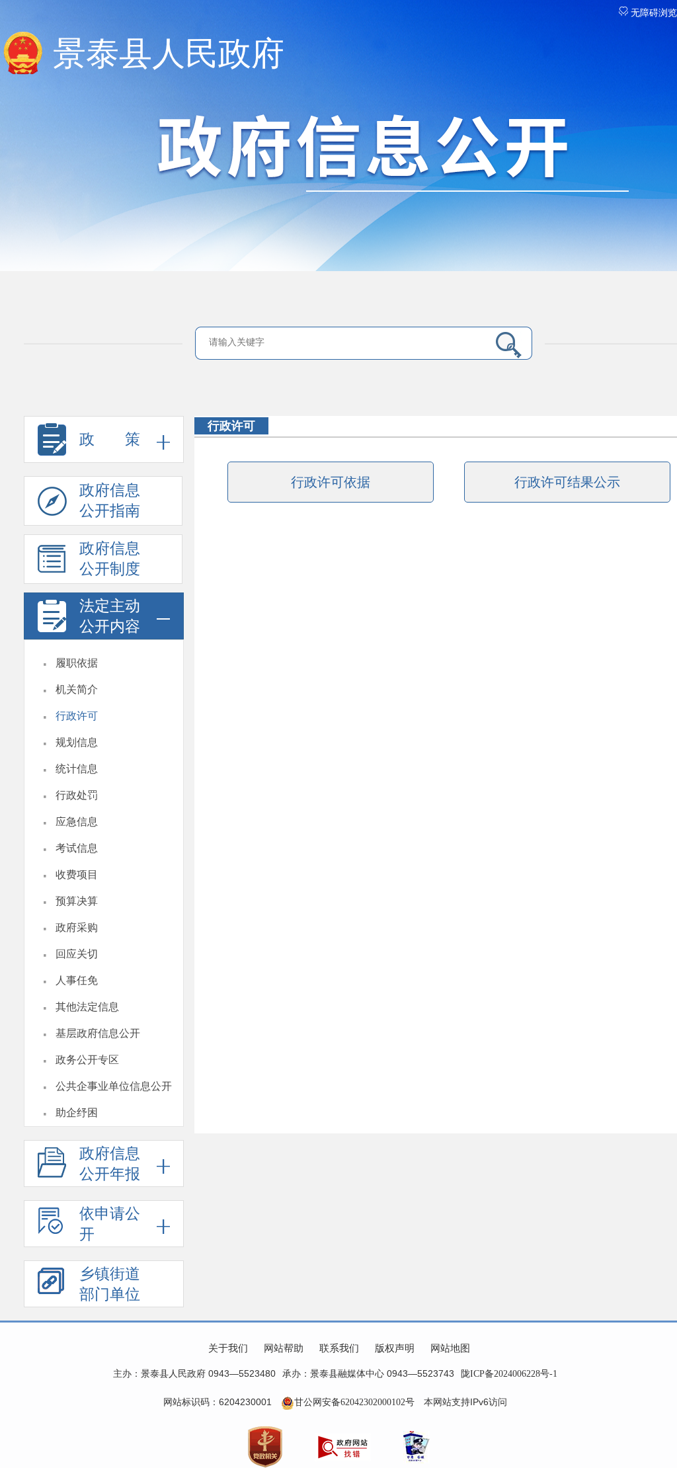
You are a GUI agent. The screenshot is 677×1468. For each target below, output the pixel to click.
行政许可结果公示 (567, 482)
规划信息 (77, 742)
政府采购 (77, 927)
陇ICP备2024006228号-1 (509, 1374)
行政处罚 (77, 795)
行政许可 (77, 715)
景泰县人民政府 (168, 53)
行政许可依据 (330, 482)
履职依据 (77, 663)
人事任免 (77, 980)
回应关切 (77, 953)
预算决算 (77, 901)
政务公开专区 (87, 1059)
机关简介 (77, 689)
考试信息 (77, 848)
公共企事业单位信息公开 (114, 1086)
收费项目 (77, 874)
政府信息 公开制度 (109, 558)
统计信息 (77, 768)
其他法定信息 (87, 1006)
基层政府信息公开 (98, 1033)
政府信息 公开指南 (109, 500)
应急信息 (77, 821)
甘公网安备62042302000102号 (354, 1402)
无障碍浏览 (652, 13)
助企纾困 (77, 1112)
